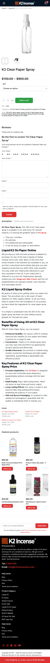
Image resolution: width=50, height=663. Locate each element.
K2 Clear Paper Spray (9, 114)
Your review (7, 158)
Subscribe (42, 526)
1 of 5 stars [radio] (3, 154)
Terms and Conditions (10, 586)
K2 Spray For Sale (8, 616)
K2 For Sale (14, 109)
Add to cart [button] (7, 469)
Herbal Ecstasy (7, 610)
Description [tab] (7, 221)
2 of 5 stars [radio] (9, 154)
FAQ (3, 583)
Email (4, 191)
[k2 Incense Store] (25, 3)
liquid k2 (11, 115)
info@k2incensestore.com (21, 567)
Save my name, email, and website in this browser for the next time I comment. (25, 208)
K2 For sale (40, 114)
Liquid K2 (11, 8)
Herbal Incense (7, 601)
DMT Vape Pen (7, 619)
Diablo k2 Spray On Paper (11, 420)
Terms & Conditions (30, 530)
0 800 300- (11, 563)
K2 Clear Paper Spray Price (26, 114)
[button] (46, 3)
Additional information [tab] (23, 221)
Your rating (6, 151)
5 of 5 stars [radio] (35, 154)
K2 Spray (22, 109)
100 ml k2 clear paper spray (15, 112)
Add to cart (24, 100)
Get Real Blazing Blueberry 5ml (12, 502)
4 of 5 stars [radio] (25, 154)
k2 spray (5, 115)
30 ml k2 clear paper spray (34, 112)
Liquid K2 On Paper (38, 109)
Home (4, 8)
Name (4, 181)
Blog (3, 577)
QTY (4, 84)
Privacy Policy (7, 580)
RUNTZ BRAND (7, 613)
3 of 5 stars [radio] (16, 154)
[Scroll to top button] (46, 652)
